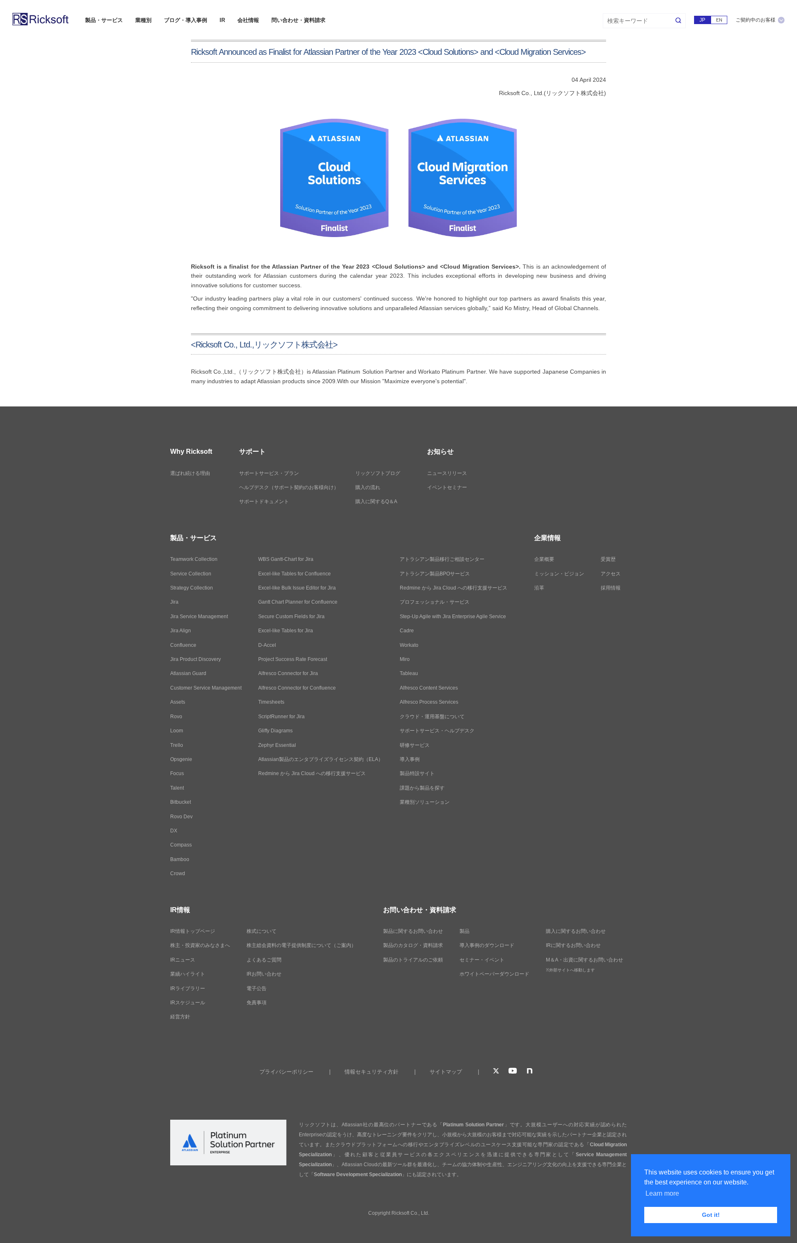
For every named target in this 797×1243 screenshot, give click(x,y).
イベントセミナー (447, 487)
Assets (177, 702)
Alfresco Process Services (429, 702)
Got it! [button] (711, 1214)
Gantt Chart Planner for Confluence (297, 602)
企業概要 (544, 559)
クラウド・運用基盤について (432, 716)
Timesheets (271, 702)
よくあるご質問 (264, 960)
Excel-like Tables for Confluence (294, 574)
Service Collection (190, 574)
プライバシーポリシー (286, 1072)
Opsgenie (181, 759)
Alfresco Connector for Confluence (297, 688)
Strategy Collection (191, 588)
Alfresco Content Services (429, 688)
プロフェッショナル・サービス (434, 602)
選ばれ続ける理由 (190, 473)
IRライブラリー (187, 988)
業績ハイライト (187, 974)
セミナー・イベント (482, 960)
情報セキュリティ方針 (371, 1072)
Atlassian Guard (188, 673)
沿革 (539, 588)
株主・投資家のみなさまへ (200, 945)
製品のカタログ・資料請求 (413, 945)
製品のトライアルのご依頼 (413, 960)
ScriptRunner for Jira (281, 716)
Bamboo (179, 859)
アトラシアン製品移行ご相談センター (442, 559)
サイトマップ (446, 1072)
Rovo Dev (181, 817)
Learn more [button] (662, 1193)
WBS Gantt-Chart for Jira (285, 559)
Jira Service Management (199, 616)
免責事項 (256, 1003)
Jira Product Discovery (195, 659)
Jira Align (180, 631)
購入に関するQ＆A (376, 501)
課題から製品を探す (422, 788)
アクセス (611, 574)
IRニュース (182, 960)
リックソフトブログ (377, 473)
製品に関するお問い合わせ (413, 931)
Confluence (183, 645)
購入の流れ (367, 487)
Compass (181, 845)
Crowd (177, 873)
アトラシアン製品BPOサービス (435, 574)
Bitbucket (180, 802)
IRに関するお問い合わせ (573, 945)
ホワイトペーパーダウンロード (494, 974)
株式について (261, 931)
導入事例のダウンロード (487, 945)
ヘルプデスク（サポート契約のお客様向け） (289, 487)
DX (173, 831)
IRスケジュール (187, 1003)
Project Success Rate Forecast (292, 659)
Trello (176, 745)
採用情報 (611, 588)
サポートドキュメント (264, 501)
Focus (177, 773)
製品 (464, 931)
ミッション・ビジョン (559, 574)
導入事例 (410, 759)
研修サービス (415, 745)
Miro (405, 659)
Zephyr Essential (277, 745)
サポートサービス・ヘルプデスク (437, 731)
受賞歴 (608, 559)
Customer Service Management (206, 688)
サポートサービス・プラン (269, 473)
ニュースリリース (447, 473)
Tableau (409, 673)
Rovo (176, 716)
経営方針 (180, 1017)
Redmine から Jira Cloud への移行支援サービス (312, 773)
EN (719, 20)
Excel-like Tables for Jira (285, 631)
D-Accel (267, 645)
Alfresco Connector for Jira (288, 673)
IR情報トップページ (192, 931)
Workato (409, 645)
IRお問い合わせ (264, 974)
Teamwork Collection (194, 559)
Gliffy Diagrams (275, 731)
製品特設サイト (417, 773)
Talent (177, 788)
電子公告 (256, 988)
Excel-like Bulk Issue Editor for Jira (297, 588)
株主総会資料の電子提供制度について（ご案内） (301, 945)
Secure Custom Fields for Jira (291, 616)
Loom (176, 731)
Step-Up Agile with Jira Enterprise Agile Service (453, 616)
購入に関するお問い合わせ (576, 931)
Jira (174, 602)
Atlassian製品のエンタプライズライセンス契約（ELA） (320, 759)
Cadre (407, 631)
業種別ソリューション (425, 802)
